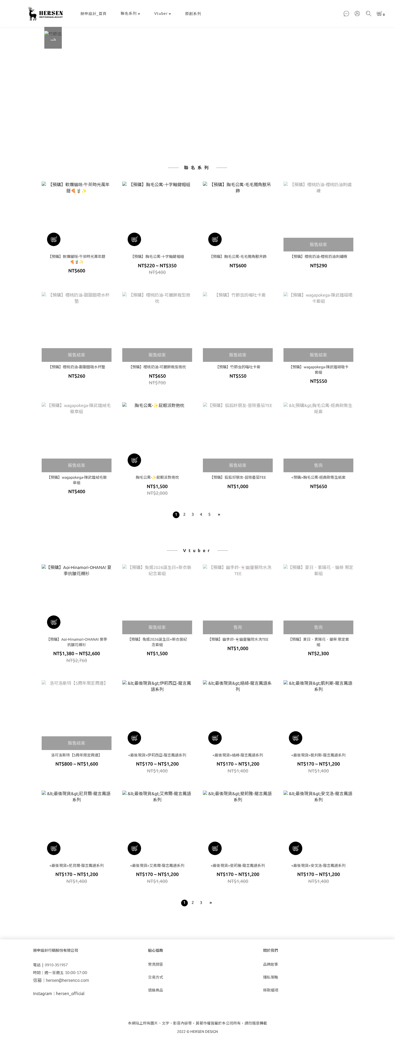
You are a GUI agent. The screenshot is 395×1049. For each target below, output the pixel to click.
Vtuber (161, 13)
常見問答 (155, 964)
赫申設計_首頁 (93, 14)
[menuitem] (176, 514)
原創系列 (193, 14)
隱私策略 (270, 977)
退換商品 (155, 990)
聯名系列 (129, 13)
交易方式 (155, 977)
